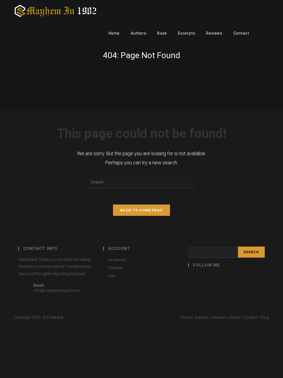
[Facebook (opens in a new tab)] (260, 11)
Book (235, 317)
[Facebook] (207, 279)
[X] (194, 279)
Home (185, 317)
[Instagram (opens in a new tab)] (267, 11)
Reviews (220, 317)
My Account (117, 260)
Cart (111, 276)
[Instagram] (220, 279)
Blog (265, 317)
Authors (202, 317)
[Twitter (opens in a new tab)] (252, 11)
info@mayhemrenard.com (56, 290)
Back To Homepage (141, 210)
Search (251, 252)
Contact (250, 317)
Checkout (115, 268)
